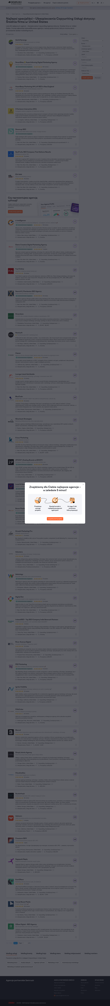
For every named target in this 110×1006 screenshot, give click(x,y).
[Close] (83, 484)
